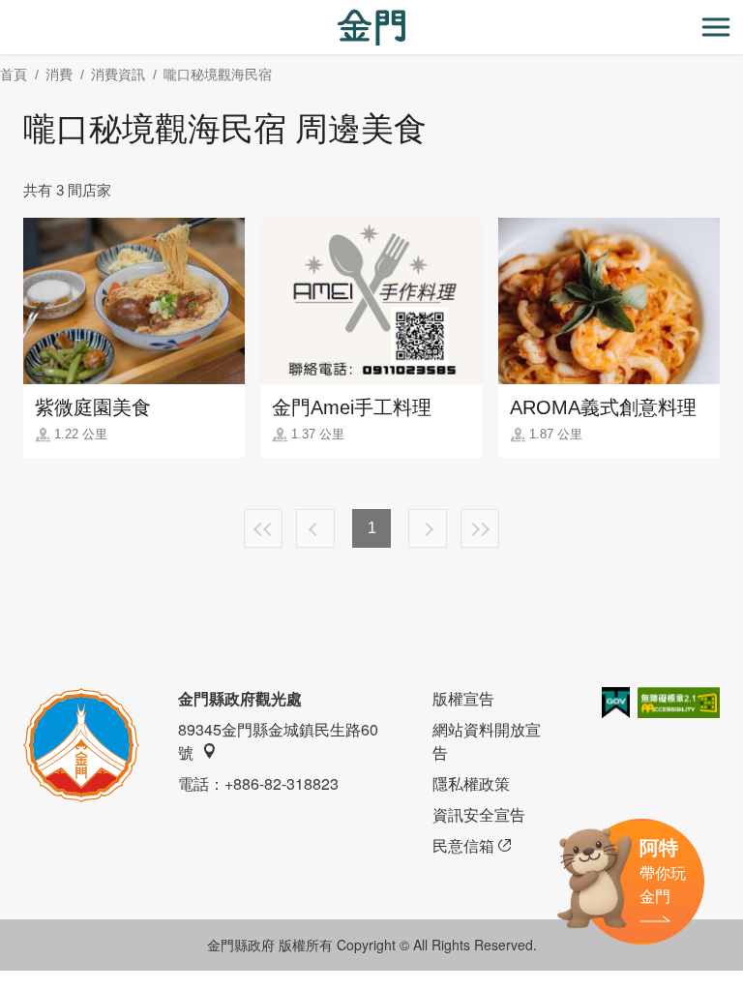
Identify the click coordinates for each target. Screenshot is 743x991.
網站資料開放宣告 (486, 741)
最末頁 (480, 528)
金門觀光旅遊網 (371, 27)
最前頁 (263, 528)
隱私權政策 (471, 783)
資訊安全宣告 (478, 814)
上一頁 (315, 528)
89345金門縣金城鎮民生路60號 (278, 741)
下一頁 (427, 528)
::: (6, 11)
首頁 (13, 74)
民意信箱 (463, 845)
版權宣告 (463, 698)
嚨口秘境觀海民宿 (217, 74)
